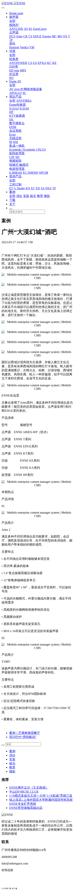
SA (43, 188)
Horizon (14, 47)
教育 (40, 196)
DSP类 (13, 66)
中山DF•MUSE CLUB (23, 791)
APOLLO (15, 93)
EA (35, 63)
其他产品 (15, 176)
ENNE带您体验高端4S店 (25, 807)
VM (31, 47)
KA (44, 63)
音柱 (12, 43)
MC (54, 36)
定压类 (13, 74)
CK (25, 36)
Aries (19, 36)
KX (28, 188)
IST (11, 78)
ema (16, 70)
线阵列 (13, 25)
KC (49, 63)
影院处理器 (17, 153)
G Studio (19, 188)
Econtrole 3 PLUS (34, 149)
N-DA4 (14, 108)
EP (39, 63)
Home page (16, 13)
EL (30, 28)
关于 (12, 204)
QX (65, 36)
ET (11, 188)
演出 (19, 196)
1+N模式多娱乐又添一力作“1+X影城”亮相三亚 (40, 795)
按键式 (13, 164)
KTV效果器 (17, 115)
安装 (26, 196)
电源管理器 (17, 168)
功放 (12, 51)
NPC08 (43, 172)
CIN (12, 157)
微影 (47, 196)
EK (11, 119)
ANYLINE (16, 28)
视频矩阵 (15, 160)
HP (11, 112)
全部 (12, 21)
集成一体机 (17, 145)
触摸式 (23, 164)
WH (15, 142)
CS (30, 36)
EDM (12, 127)
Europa (46, 36)
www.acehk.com (12, 882)
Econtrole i (15, 149)
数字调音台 (17, 123)
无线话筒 (15, 138)
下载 (12, 200)
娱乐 (33, 196)
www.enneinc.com (13, 876)
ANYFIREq (23, 100)
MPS (23, 70)
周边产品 (15, 96)
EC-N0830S (30, 172)
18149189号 (23, 888)
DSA (48, 188)
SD (17, 157)
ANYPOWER (18, 63)
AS (26, 28)
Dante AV (15, 81)
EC (33, 188)
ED (11, 70)
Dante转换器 (17, 104)
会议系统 (15, 130)
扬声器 (13, 16)
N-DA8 (24, 108)
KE (54, 63)
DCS (12, 36)
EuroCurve (40, 28)
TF (11, 39)
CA (30, 63)
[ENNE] (37, 3)
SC (24, 93)
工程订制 (15, 184)
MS (60, 36)
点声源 (13, 32)
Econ (12, 134)
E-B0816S (15, 172)
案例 (12, 192)
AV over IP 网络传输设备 (25, 89)
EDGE (37, 36)
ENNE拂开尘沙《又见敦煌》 (28, 787)
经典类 (13, 59)
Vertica (24, 47)
